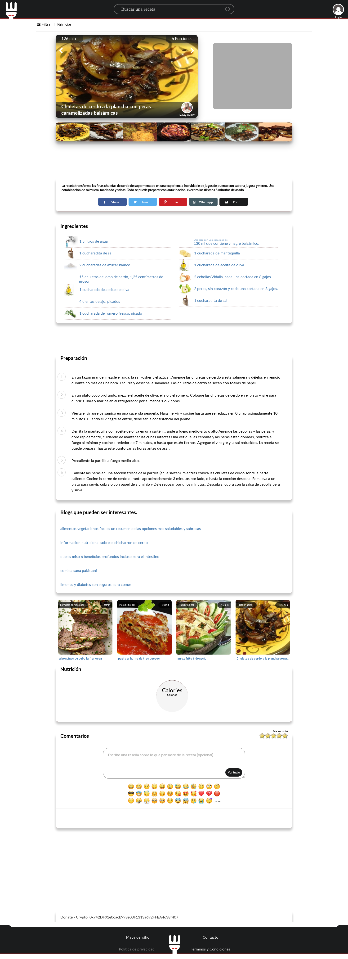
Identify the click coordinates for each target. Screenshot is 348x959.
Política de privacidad (137, 949)
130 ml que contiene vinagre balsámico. (226, 242)
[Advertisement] (174, 166)
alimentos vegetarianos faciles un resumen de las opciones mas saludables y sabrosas (130, 529)
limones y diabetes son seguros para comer (95, 585)
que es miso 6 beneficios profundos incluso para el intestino (109, 557)
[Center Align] (229, 7)
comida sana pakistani (78, 571)
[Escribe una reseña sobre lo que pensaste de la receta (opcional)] (174, 763)
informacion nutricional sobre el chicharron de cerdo (104, 543)
